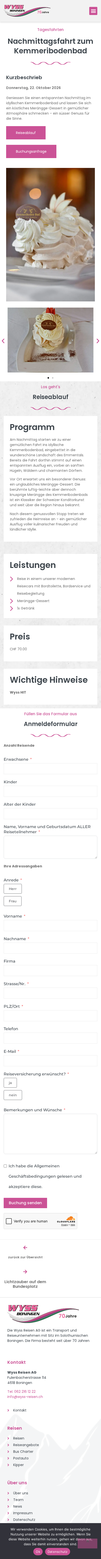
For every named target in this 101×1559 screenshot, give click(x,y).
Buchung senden (25, 1203)
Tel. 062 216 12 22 (21, 1391)
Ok (38, 1552)
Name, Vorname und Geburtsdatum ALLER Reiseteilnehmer (47, 829)
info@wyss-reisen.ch (25, 1396)
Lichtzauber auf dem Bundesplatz (25, 1284)
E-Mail (10, 1051)
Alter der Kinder (20, 804)
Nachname (15, 938)
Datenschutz (58, 1552)
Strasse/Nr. (14, 983)
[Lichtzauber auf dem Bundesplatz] (25, 1271)
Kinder (10, 782)
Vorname (13, 916)
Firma (9, 961)
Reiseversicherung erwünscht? (35, 1074)
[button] (93, 11)
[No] (87, 1543)
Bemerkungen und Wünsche (33, 1110)
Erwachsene (16, 759)
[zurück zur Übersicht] (25, 1247)
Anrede (11, 880)
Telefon (11, 1028)
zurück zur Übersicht (25, 1257)
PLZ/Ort (12, 1006)
